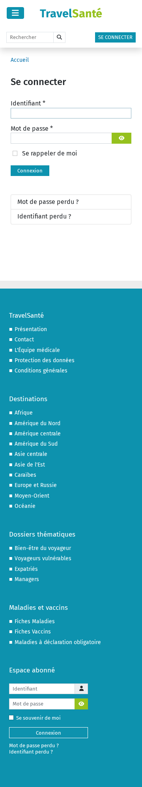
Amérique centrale (38, 433)
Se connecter (115, 37)
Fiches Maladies (35, 621)
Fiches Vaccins (33, 631)
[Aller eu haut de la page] (128, 773)
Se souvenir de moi (38, 718)
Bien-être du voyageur (43, 548)
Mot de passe (32, 128)
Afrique (24, 412)
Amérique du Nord (37, 423)
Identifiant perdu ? (44, 216)
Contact (24, 339)
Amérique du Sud (36, 444)
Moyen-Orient (32, 496)
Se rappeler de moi (49, 153)
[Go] (59, 37)
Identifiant (28, 103)
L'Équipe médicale (37, 350)
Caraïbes (25, 475)
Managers (27, 579)
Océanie (25, 506)
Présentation (31, 329)
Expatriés (26, 569)
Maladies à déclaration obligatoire (58, 642)
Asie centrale (31, 454)
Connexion (30, 171)
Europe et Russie (36, 485)
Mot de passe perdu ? (47, 202)
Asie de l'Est (30, 464)
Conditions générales (41, 370)
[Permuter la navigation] (15, 13)
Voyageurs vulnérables (43, 558)
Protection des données (45, 360)
